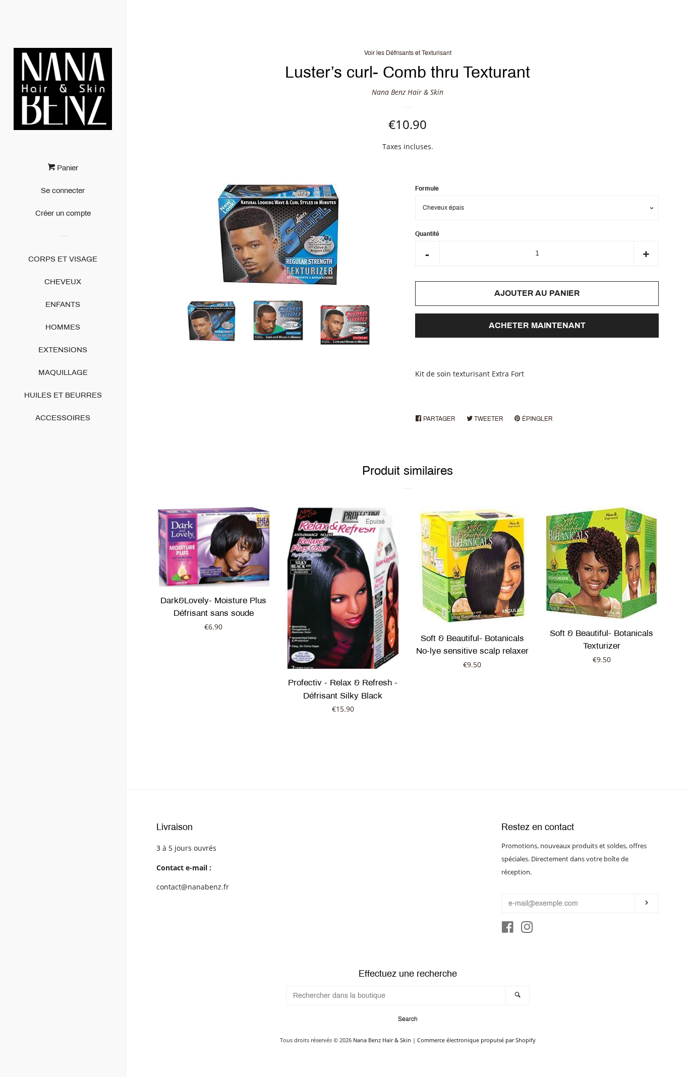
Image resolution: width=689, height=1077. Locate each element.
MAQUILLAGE (63, 372)
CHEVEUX (62, 282)
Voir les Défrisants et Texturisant (407, 52)
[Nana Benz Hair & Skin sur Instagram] (527, 929)
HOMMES (62, 327)
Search (408, 1019)
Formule (427, 188)
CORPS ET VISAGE (62, 259)
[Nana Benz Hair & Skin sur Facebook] (507, 929)
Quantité (427, 233)
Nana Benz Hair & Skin (407, 92)
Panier (66, 168)
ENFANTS (62, 304)
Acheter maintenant (537, 325)
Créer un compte (63, 213)
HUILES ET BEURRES (63, 395)
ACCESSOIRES (62, 418)
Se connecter (63, 190)
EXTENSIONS (62, 350)
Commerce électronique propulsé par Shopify (476, 1040)
